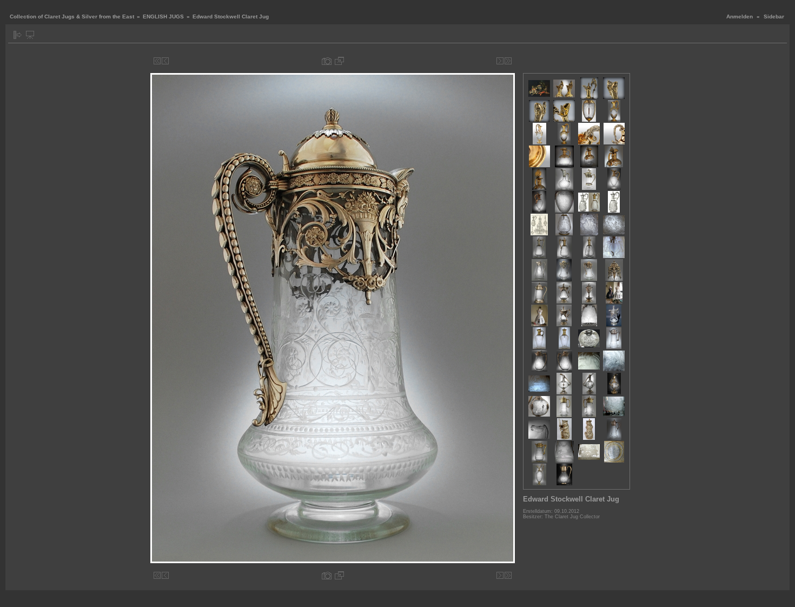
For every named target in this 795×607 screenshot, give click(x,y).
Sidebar (774, 16)
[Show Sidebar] (18, 35)
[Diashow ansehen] (30, 35)
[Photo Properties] (327, 61)
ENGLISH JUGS (163, 16)
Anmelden (739, 16)
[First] (157, 61)
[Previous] (165, 61)
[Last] (508, 61)
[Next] (500, 61)
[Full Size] (339, 61)
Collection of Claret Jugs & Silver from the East (72, 16)
